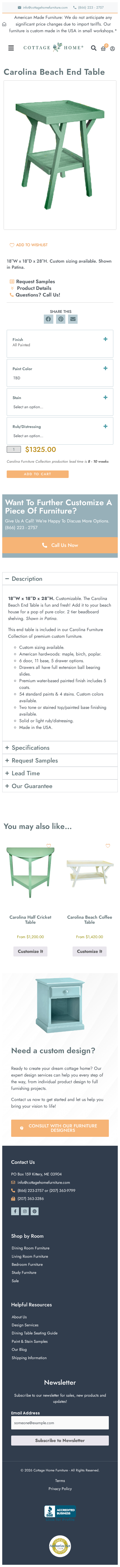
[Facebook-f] (15, 1211)
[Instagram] (25, 1211)
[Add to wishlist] (48, 845)
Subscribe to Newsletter (60, 1440)
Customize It (30, 951)
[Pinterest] (35, 1211)
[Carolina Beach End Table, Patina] (60, 155)
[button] (11, 48)
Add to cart (37, 474)
